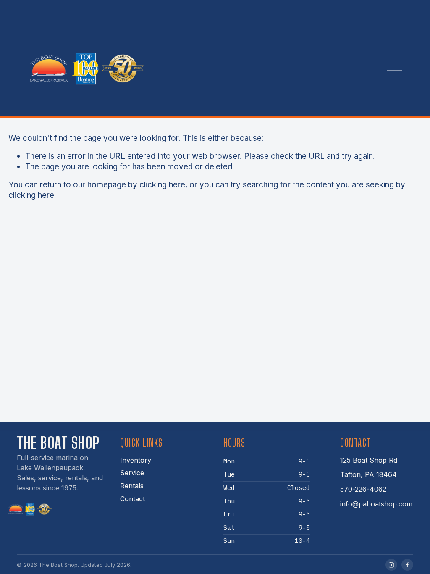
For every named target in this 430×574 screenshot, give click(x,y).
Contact (132, 499)
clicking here (162, 185)
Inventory (135, 460)
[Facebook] (407, 565)
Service (132, 473)
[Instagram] (391, 565)
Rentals (132, 486)
